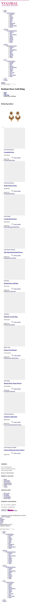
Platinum (6, 44)
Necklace (12, 14)
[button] (1, 8)
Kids (11, 21)
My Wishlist (6, 495)
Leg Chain (12, 72)
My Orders (6, 494)
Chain (11, 19)
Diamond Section (8, 483)
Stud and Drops (13, 25)
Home (5, 10)
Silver (5, 59)
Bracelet (11, 18)
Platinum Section (7, 484)
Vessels (11, 68)
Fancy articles (13, 75)
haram (11, 73)
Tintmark (8, 516)
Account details (7, 497)
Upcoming (12, 249)
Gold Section (7, 480)
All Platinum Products (12, 46)
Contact (5, 80)
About (5, 78)
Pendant (11, 24)
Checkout (7, 525)
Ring (11, 15)
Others (11, 27)
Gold (5, 11)
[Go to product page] (16, 127)
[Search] (15, 84)
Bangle (11, 16)
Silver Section (7, 481)
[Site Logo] (9, 6)
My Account (7, 493)
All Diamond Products (12, 30)
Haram (11, 20)
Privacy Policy (7, 498)
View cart (2, 525)
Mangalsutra (12, 23)
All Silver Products (11, 61)
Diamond (6, 29)
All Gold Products (11, 13)
